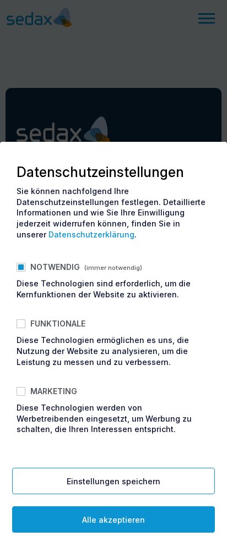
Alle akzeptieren (113, 519)
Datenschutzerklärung (91, 234)
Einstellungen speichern (113, 481)
